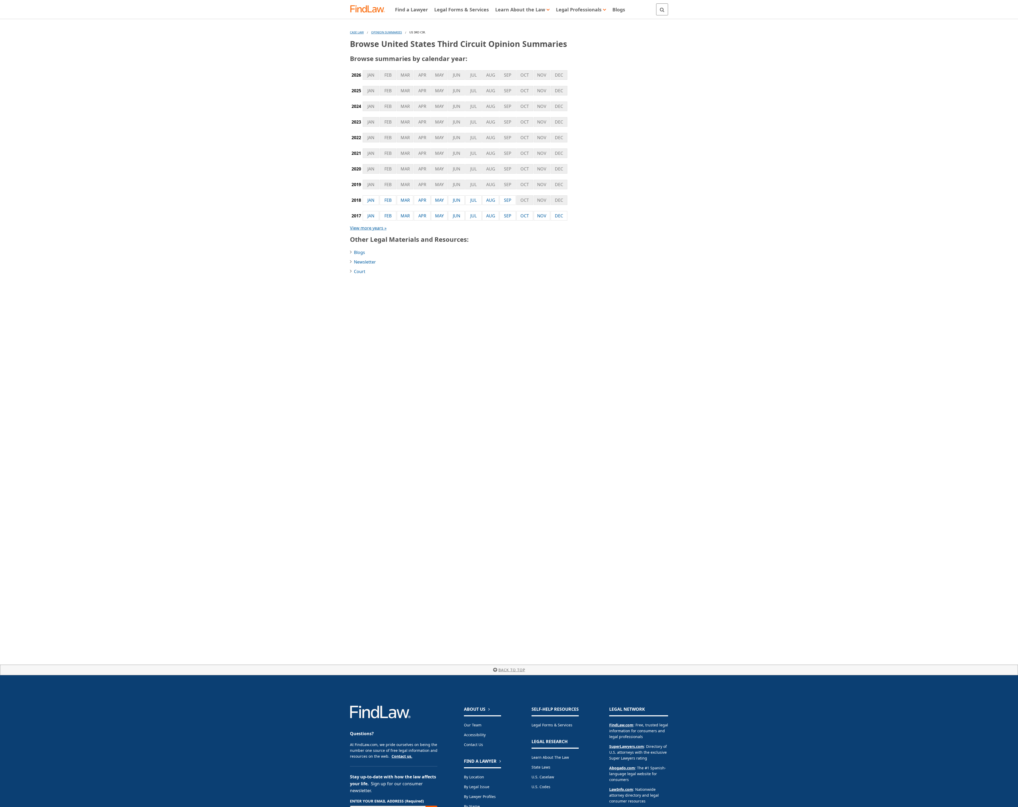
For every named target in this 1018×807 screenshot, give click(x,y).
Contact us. (402, 756)
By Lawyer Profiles (480, 796)
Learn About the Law (550, 757)
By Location (474, 776)
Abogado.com (622, 767)
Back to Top (511, 669)
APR (422, 200)
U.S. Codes (541, 786)
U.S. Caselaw (543, 776)
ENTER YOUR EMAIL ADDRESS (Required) (387, 801)
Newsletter (365, 262)
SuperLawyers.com (626, 746)
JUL (473, 200)
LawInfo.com (621, 789)
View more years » (368, 228)
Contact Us (473, 744)
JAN (370, 200)
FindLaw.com (621, 724)
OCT (524, 216)
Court (359, 271)
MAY (439, 200)
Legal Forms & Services (552, 724)
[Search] (662, 9)
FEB (388, 200)
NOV (541, 216)
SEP (507, 200)
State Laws (541, 767)
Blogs (359, 252)
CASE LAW (357, 32)
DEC (559, 216)
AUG (490, 200)
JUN (456, 200)
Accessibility (475, 734)
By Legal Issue (476, 786)
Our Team (472, 724)
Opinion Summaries (386, 32)
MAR (405, 200)
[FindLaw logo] (369, 9)
